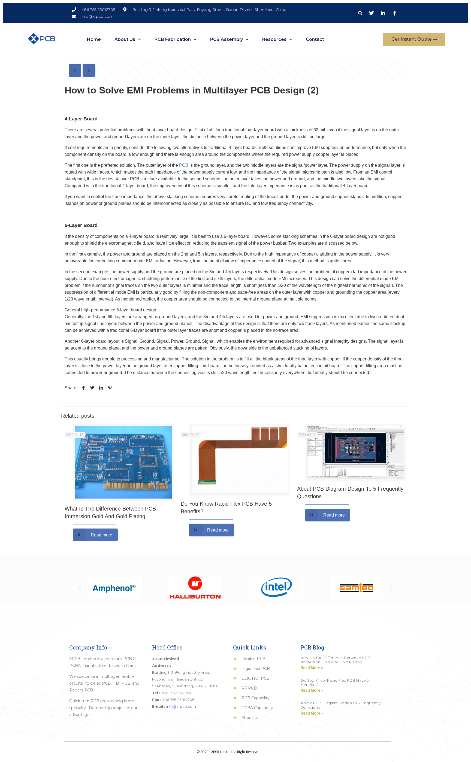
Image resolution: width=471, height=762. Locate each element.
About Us (124, 39)
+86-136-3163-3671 (176, 693)
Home (94, 39)
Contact (315, 39)
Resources (274, 39)
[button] (360, 13)
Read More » (312, 668)
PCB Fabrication (173, 39)
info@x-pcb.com (181, 706)
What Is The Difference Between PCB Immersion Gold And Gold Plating (335, 659)
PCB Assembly (226, 39)
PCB (183, 165)
